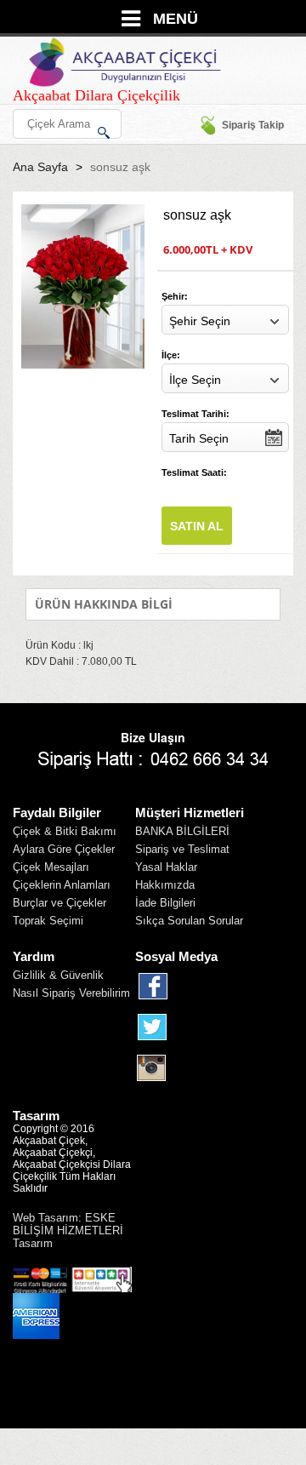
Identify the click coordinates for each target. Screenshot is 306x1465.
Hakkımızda (165, 884)
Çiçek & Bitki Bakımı (64, 831)
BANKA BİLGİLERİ (182, 831)
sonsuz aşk (120, 167)
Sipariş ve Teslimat (182, 849)
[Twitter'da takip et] (153, 1027)
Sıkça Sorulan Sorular (189, 920)
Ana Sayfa (40, 167)
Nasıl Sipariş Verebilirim (71, 993)
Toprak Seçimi (48, 920)
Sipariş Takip (253, 125)
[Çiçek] (124, 61)
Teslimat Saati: (194, 472)
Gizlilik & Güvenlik (58, 975)
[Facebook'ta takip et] (153, 986)
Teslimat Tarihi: (196, 414)
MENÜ (175, 18)
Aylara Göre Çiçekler (64, 849)
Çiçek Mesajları (51, 867)
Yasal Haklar (166, 867)
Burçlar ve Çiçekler (59, 902)
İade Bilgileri (165, 902)
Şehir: (175, 296)
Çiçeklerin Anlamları (61, 884)
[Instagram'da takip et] (153, 1068)
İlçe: (171, 355)
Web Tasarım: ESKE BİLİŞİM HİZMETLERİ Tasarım (68, 1230)
